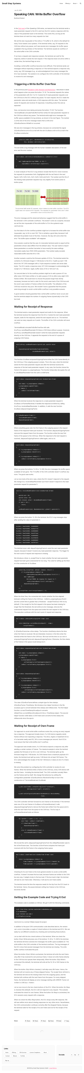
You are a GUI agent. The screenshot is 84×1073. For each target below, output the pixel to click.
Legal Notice (53, 1068)
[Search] (80, 3)
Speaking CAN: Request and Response (41, 90)
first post (21, 28)
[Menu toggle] (70, 3)
